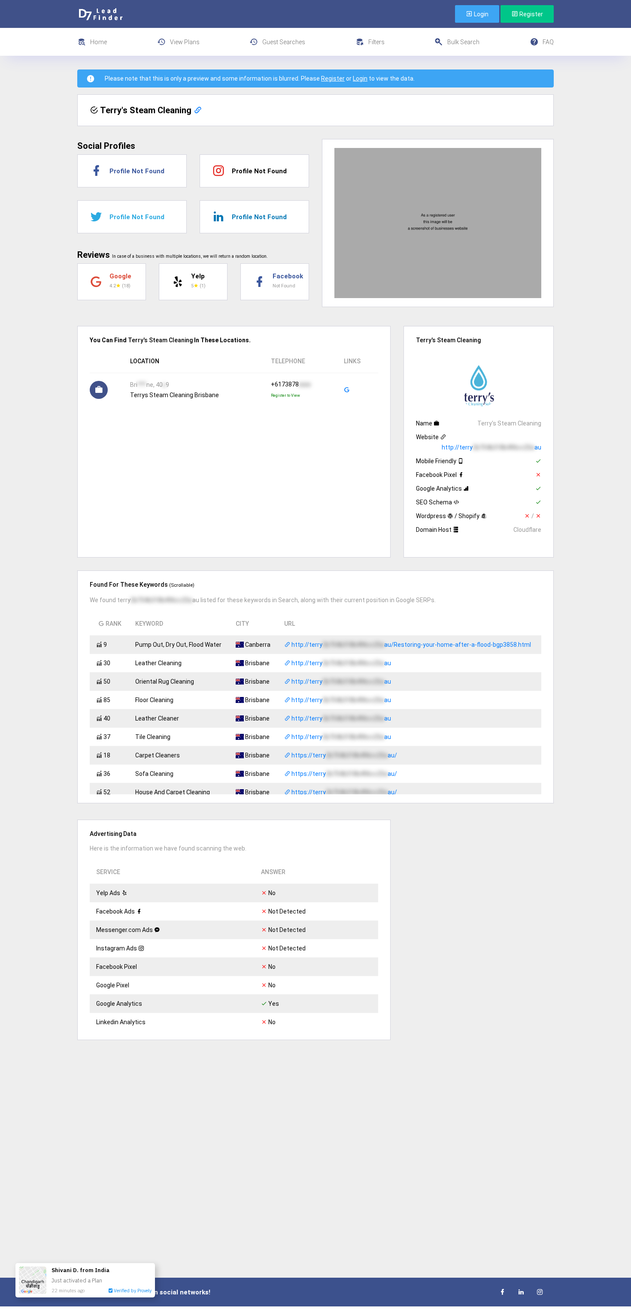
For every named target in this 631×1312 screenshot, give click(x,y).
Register (530, 14)
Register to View (285, 395)
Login (480, 14)
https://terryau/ (343, 755)
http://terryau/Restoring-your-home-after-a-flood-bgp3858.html (410, 644)
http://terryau (491, 447)
